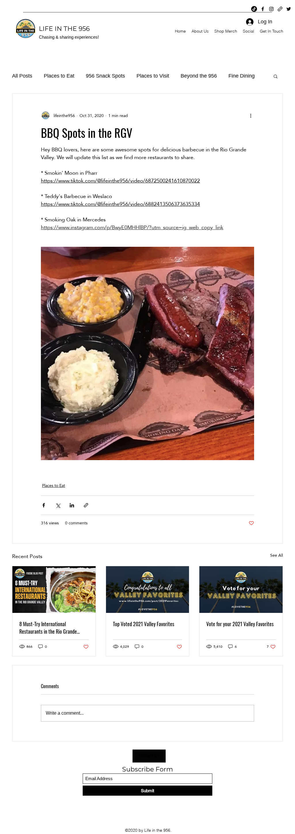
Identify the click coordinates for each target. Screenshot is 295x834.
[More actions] (250, 115)
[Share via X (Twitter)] (57, 505)
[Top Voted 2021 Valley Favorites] (147, 589)
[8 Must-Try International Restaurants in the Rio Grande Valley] (54, 589)
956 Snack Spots (105, 76)
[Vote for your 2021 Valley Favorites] (241, 589)
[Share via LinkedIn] (72, 505)
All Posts (22, 76)
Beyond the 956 (199, 76)
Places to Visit (153, 76)
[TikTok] (254, 9)
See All (276, 555)
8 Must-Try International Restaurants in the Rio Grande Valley (48, 627)
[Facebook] (263, 9)
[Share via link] (86, 505)
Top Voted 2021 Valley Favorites (143, 624)
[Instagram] (271, 9)
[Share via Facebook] (43, 505)
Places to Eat (59, 76)
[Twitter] (289, 9)
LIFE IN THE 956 (64, 29)
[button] (275, 76)
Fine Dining (241, 76)
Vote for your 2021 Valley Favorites (240, 624)
